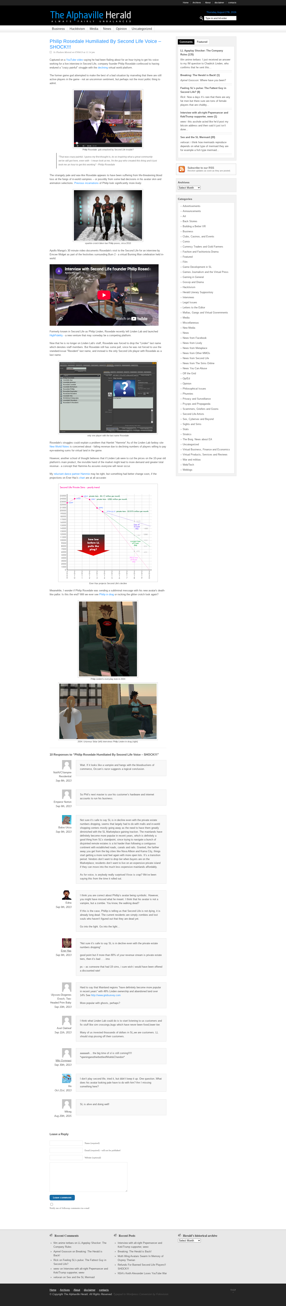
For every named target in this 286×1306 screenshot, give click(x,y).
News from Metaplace (195, 348)
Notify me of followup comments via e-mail (69, 1208)
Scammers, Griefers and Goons (200, 408)
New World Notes (59, 446)
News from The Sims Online (198, 363)
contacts (232, 2)
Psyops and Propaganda (196, 403)
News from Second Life (196, 358)
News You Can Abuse (195, 368)
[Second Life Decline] (108, 581)
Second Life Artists (193, 414)
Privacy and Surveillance (197, 398)
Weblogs (187, 469)
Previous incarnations (86, 183)
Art (184, 216)
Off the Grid (189, 373)
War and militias (192, 459)
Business (58, 28)
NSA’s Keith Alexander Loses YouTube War (142, 1273)
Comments (186, 41)
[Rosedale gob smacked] (108, 147)
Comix (186, 241)
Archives (197, 2)
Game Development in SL (197, 266)
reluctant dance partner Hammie (72, 473)
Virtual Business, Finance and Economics (206, 449)
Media (94, 28)
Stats (186, 429)
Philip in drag (106, 594)
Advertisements (191, 206)
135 (191, 54)
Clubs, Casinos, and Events (198, 236)
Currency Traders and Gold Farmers (203, 246)
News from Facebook (195, 337)
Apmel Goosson (63, 1251)
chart (82, 477)
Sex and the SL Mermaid (195, 137)
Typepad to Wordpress (126, 1294)
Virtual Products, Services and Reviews (205, 454)
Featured (202, 41)
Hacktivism (77, 28)
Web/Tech (188, 464)
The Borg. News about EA (197, 439)
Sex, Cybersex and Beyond (198, 419)
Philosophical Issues (194, 388)
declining (103, 67)
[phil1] (108, 739)
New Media (189, 327)
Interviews (188, 297)
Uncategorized (142, 28)
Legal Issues (190, 302)
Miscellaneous (191, 322)
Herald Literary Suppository (198, 292)
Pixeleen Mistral (63, 52)
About (208, 2)
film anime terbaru (64, 1242)
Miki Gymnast (63, 1060)
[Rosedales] (108, 433)
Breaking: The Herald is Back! (198, 75)
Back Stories (190, 221)
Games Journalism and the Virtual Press (205, 272)
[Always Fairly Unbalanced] (91, 23)
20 (212, 137)
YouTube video (74, 59)
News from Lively (192, 343)
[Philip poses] (108, 241)
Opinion (121, 28)
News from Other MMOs (196, 353)
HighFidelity (56, 335)
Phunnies (188, 393)
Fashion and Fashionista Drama (200, 251)
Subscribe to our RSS (201, 167)
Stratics (187, 434)
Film (185, 261)
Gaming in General (193, 277)
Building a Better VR (194, 226)
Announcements (192, 211)
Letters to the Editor (194, 307)
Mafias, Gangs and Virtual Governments (205, 312)
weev (56, 1268)
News (107, 28)
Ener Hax (66, 950)
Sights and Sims (192, 424)
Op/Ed (186, 378)
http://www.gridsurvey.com (106, 995)
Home (186, 2)
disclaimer (219, 2)
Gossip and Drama (193, 282)
